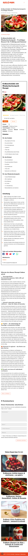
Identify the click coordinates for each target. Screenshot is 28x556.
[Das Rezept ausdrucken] (3, 92)
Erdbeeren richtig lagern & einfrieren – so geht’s (14, 474)
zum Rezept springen (5, 34)
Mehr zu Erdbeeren (6, 393)
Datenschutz (23, 554)
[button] (2, 553)
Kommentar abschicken (21, 440)
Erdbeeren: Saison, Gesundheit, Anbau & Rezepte (14, 497)
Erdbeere (4, 259)
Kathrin (13, 118)
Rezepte (9, 12)
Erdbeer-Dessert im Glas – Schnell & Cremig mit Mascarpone (14, 544)
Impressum (17, 554)
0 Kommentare (14, 12)
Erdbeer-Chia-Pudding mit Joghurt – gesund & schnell (14, 520)
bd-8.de (12, 554)
